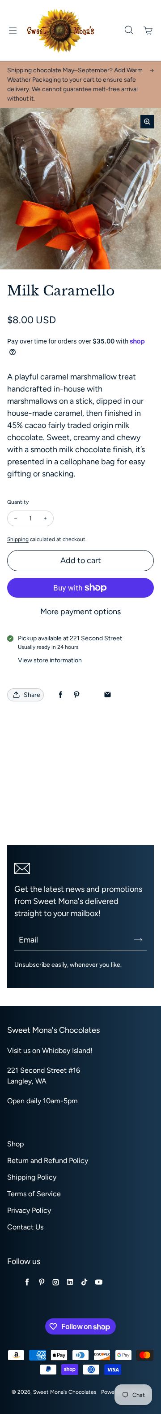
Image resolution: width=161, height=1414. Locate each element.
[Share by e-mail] (107, 694)
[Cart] (148, 30)
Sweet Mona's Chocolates (65, 1392)
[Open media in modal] (147, 121)
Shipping (18, 539)
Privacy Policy (29, 1210)
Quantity (18, 502)
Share (32, 695)
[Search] (128, 30)
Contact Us (25, 1227)
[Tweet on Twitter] (91, 694)
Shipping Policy (31, 1177)
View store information (50, 660)
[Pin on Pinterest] (76, 694)
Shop (15, 1144)
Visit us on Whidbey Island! (50, 1050)
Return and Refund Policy (47, 1160)
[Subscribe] (138, 940)
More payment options (80, 612)
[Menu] (12, 30)
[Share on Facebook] (60, 694)
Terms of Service (34, 1193)
